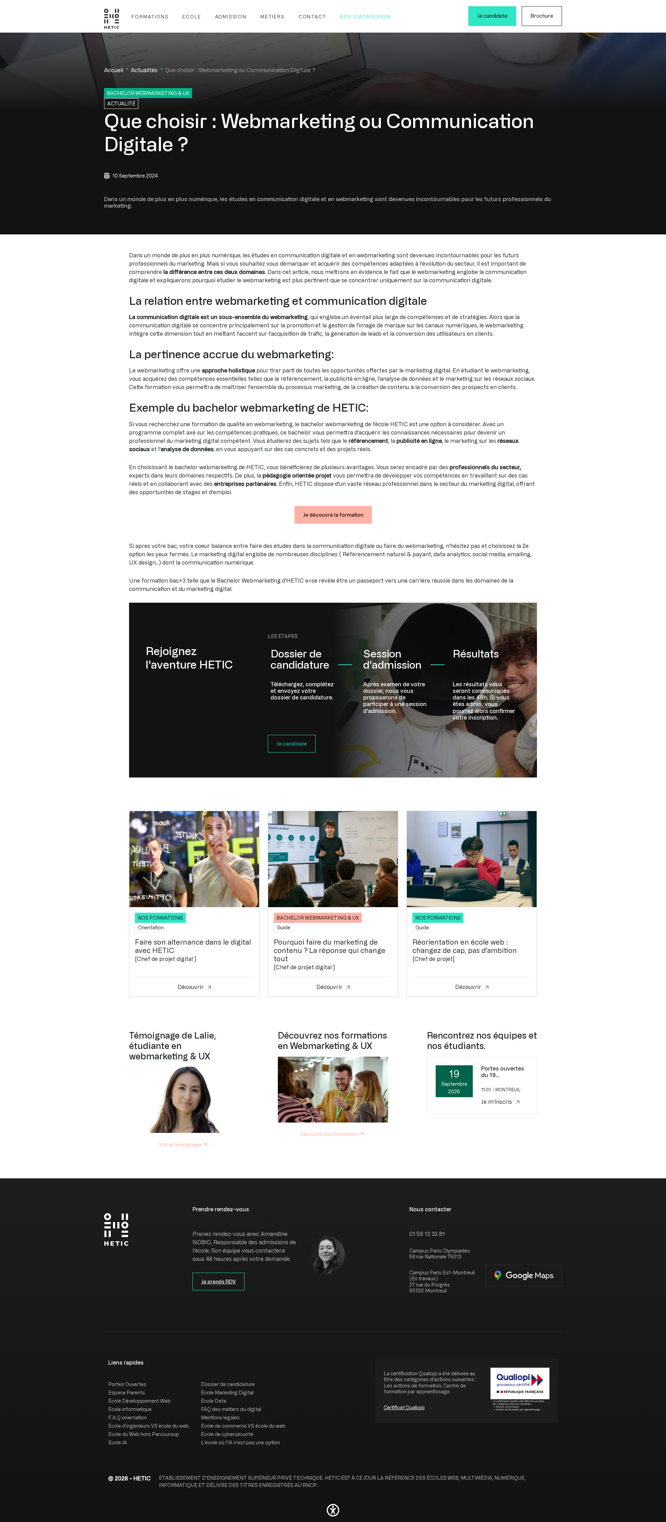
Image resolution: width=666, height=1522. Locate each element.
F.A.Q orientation (127, 1417)
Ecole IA (117, 1442)
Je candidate (492, 16)
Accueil (113, 70)
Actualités (144, 70)
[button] (333, 1510)
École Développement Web (139, 1400)
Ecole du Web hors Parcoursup (143, 1434)
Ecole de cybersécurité (227, 1434)
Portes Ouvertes (127, 1384)
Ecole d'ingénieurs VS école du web (148, 1425)
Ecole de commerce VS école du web (243, 1425)
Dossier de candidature (228, 1384)
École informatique (130, 1409)
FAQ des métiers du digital (231, 1409)
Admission (231, 16)
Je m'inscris (497, 1102)
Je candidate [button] (291, 743)
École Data (213, 1400)
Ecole (191, 16)
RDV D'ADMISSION (365, 16)
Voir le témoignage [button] (180, 1144)
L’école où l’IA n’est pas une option (240, 1442)
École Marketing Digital (227, 1392)
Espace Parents (126, 1392)
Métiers (273, 16)
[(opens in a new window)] (524, 1276)
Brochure (541, 16)
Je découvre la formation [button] (333, 514)
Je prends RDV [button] (218, 1281)
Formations (150, 16)
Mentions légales (220, 1417)
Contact (312, 16)
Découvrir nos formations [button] (329, 1134)
